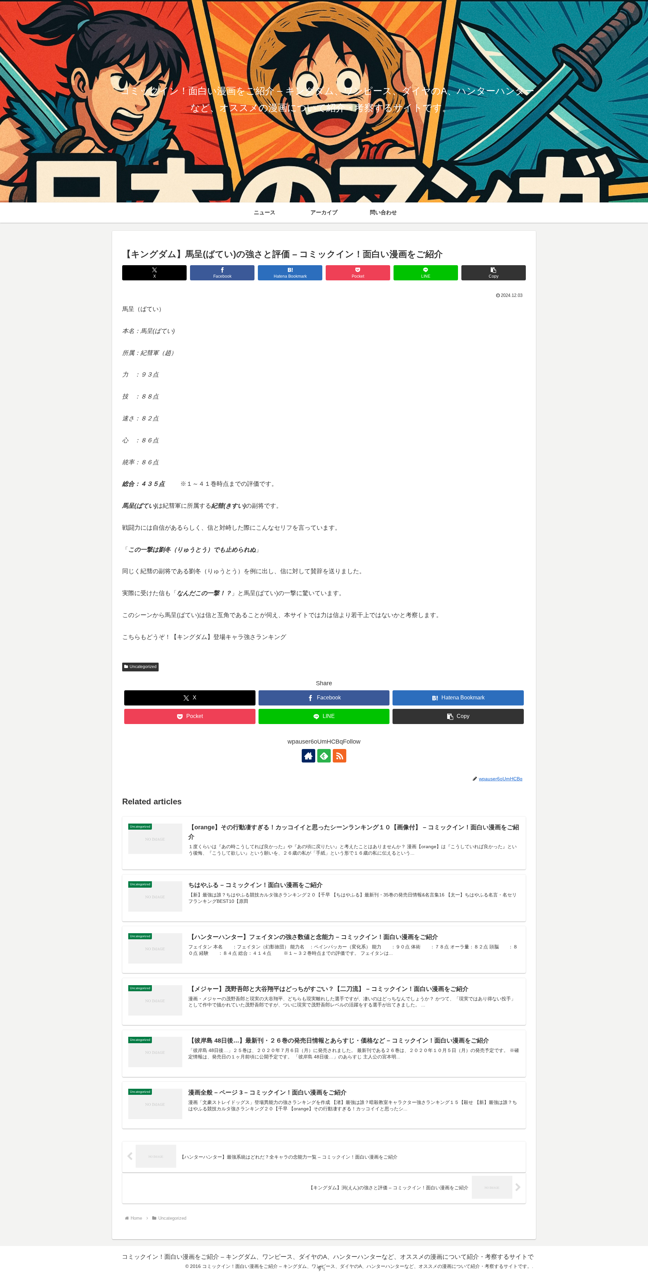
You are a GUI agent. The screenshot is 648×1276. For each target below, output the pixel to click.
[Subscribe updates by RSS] (339, 755)
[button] (493, 272)
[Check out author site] (308, 755)
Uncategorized (143, 666)
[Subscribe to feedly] (324, 755)
